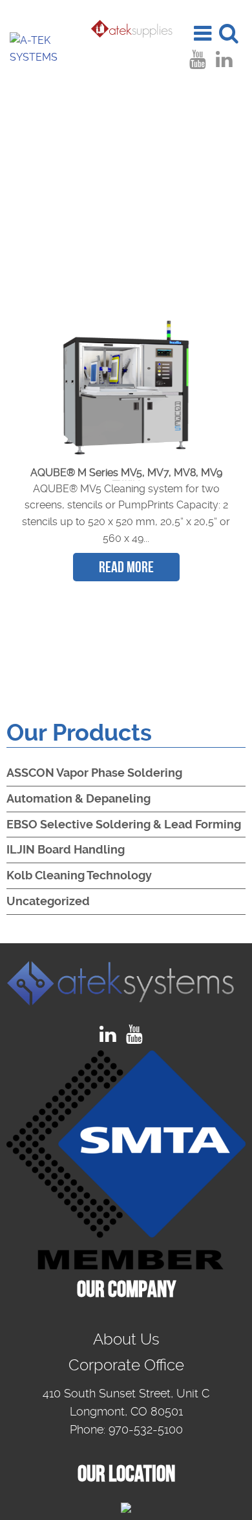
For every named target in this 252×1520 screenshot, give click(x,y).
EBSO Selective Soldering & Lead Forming (123, 824)
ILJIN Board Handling (65, 849)
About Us (126, 1339)
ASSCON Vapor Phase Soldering (94, 772)
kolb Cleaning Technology (79, 875)
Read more (126, 567)
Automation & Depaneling (78, 798)
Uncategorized (48, 901)
